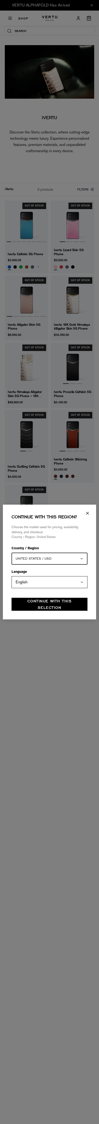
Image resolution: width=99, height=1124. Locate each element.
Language (19, 572)
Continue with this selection (49, 604)
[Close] (87, 513)
